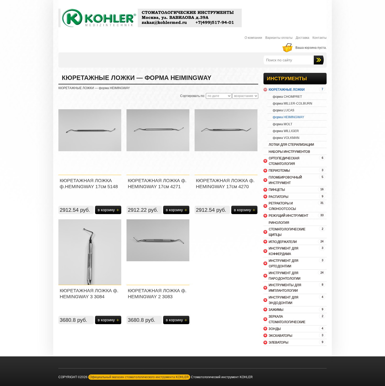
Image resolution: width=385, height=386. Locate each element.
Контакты (319, 38)
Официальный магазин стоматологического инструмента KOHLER (139, 377)
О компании (253, 38)
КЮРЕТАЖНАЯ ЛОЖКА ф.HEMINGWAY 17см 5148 (89, 183)
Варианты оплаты (279, 38)
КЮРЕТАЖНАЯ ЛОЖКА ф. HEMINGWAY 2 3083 (157, 293)
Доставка (302, 38)
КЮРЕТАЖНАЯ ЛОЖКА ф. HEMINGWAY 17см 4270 (225, 183)
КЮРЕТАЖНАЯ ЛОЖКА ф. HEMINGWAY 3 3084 (89, 293)
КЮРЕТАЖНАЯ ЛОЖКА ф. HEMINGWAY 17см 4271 (157, 183)
